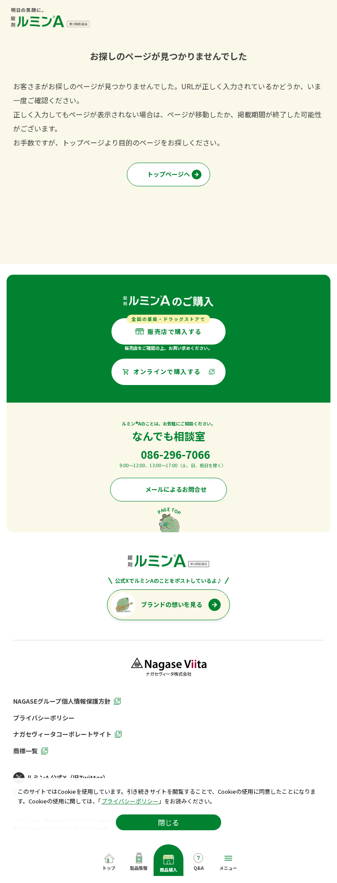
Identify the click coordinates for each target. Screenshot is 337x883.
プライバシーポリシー (129, 801)
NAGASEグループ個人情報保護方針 (62, 701)
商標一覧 (25, 751)
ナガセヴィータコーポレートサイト (62, 734)
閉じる (168, 822)
